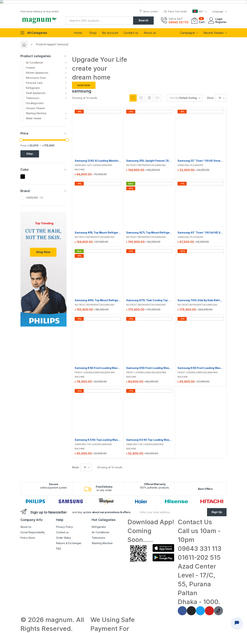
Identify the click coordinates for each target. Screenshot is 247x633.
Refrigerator (146, 165)
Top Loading (93, 165)
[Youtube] (209, 610)
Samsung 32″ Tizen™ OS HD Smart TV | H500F (201, 160)
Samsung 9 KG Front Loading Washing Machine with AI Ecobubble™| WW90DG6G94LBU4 (201, 367)
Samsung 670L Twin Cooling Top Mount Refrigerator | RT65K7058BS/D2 (149, 300)
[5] (141, 98)
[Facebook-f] (182, 610)
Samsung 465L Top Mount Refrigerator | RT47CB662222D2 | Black (98, 300)
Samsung (80, 165)
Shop (92, 33)
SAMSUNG (32, 197)
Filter (29, 153)
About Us (25, 526)
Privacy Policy (64, 526)
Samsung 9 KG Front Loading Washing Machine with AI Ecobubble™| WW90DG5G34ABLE (149, 367)
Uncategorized (34, 103)
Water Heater (33, 118)
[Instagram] (191, 610)
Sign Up (217, 512)
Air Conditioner (34, 62)
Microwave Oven (36, 77)
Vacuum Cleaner (35, 108)
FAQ (58, 548)
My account (110, 33)
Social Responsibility (32, 532)
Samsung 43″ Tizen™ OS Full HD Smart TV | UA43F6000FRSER (201, 232)
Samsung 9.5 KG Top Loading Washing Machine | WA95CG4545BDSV (98, 439)
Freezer (30, 67)
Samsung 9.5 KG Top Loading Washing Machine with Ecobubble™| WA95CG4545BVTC (149, 439)
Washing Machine (36, 113)
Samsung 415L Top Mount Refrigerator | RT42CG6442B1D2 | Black (98, 232)
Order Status (63, 537)
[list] (157, 98)
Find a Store (27, 537)
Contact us (131, 33)
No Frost (132, 165)
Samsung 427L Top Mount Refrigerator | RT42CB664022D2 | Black (149, 232)
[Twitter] (200, 610)
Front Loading (84, 372)
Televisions (196, 165)
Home (78, 33)
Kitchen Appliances (37, 72)
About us (150, 33)
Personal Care (34, 82)
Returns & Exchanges (68, 543)
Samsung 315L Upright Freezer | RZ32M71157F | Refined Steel (149, 160)
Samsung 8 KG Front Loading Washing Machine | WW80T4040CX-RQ (98, 367)
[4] (133, 98)
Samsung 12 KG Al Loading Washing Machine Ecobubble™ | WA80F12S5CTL (98, 160)
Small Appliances (36, 92)
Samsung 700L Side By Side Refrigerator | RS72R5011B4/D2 (201, 300)
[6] (149, 98)
